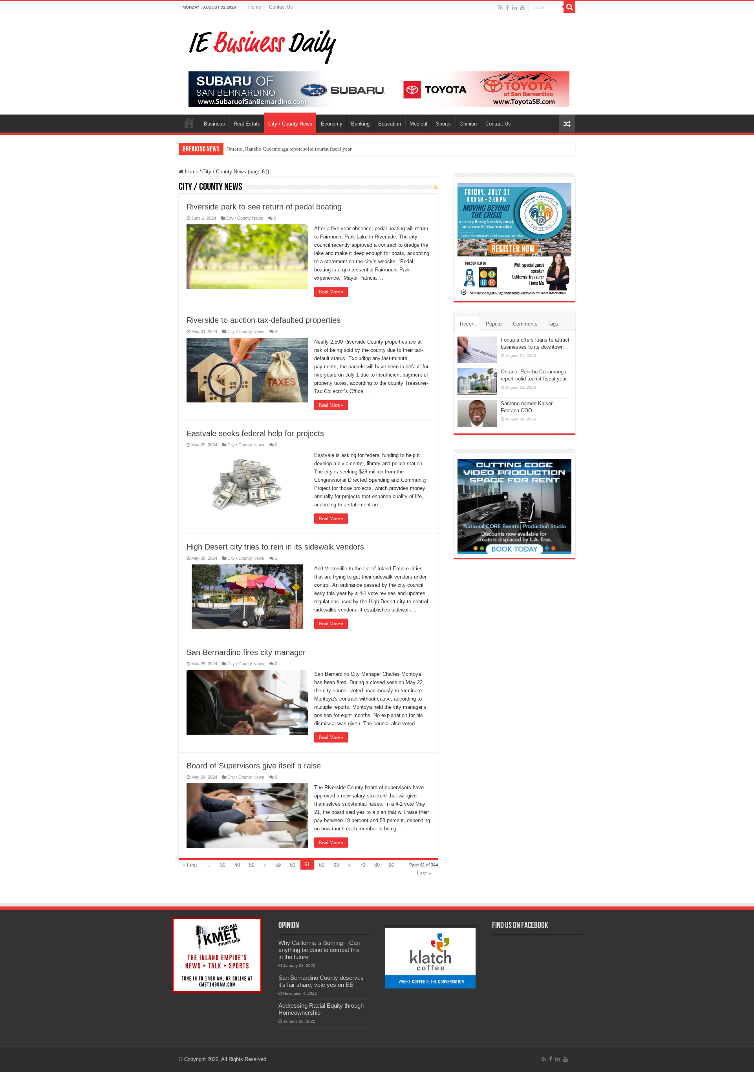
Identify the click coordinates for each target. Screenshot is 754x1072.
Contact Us (281, 7)
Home (254, 7)
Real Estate (247, 124)
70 (362, 865)
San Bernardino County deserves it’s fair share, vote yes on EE (321, 981)
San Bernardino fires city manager (246, 652)
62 (321, 865)
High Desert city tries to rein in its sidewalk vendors (275, 546)
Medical (418, 124)
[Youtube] (522, 7)
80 (377, 865)
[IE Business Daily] (261, 44)
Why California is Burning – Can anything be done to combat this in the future (319, 949)
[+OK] (378, 88)
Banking (360, 124)
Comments (525, 324)
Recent (468, 324)
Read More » (331, 292)
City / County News (290, 124)
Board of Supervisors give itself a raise (254, 765)
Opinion (468, 124)
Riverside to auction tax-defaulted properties (263, 320)
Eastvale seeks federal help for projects (255, 433)
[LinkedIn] (514, 7)
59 (278, 865)
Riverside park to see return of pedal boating (264, 206)
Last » (424, 873)
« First (190, 865)
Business (214, 124)
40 (237, 865)
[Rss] (500, 7)
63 (336, 865)
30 (222, 865)
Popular (494, 324)
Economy (331, 124)
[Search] (569, 7)
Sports (443, 124)
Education (389, 124)
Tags (552, 324)
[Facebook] (507, 7)
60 (292, 865)
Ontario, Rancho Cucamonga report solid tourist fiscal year (289, 149)
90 (391, 865)
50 (251, 865)
